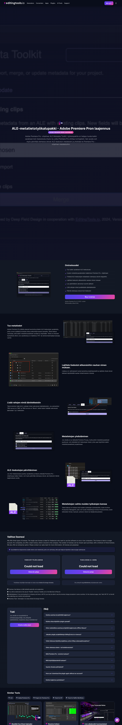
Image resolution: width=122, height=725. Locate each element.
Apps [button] (47, 3)
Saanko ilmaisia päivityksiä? (54, 667)
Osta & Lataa (33, 572)
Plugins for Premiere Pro (42, 698)
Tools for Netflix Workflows (76, 698)
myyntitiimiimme (86, 582)
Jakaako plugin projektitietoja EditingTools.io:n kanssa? (63, 634)
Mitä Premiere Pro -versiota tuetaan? (57, 654)
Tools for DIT (58, 698)
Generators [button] (30, 3)
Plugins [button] (53, 3)
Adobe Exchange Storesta (46, 582)
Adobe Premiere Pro (24, 698)
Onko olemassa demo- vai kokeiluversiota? (59, 647)
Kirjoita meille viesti (24, 625)
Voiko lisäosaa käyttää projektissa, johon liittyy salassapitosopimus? (68, 641)
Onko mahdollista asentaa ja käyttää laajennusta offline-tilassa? (66, 628)
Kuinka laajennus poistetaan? (55, 680)
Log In (109, 3)
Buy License (90, 297)
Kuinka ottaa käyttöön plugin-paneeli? (58, 621)
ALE (11, 698)
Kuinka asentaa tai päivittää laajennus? (58, 615)
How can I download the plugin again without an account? (64, 673)
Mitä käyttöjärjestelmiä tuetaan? (56, 660)
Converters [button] (39, 3)
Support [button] (67, 3)
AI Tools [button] (59, 3)
